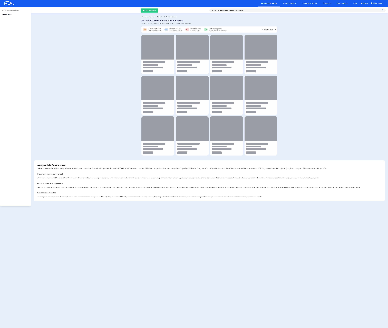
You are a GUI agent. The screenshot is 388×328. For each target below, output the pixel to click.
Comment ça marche (309, 3)
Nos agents (327, 3)
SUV (55, 168)
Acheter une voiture (269, 3)
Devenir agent (342, 3)
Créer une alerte (150, 10)
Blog (355, 3)
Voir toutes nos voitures (11, 10)
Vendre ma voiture (289, 3)
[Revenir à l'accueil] (10, 3)
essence (71, 187)
